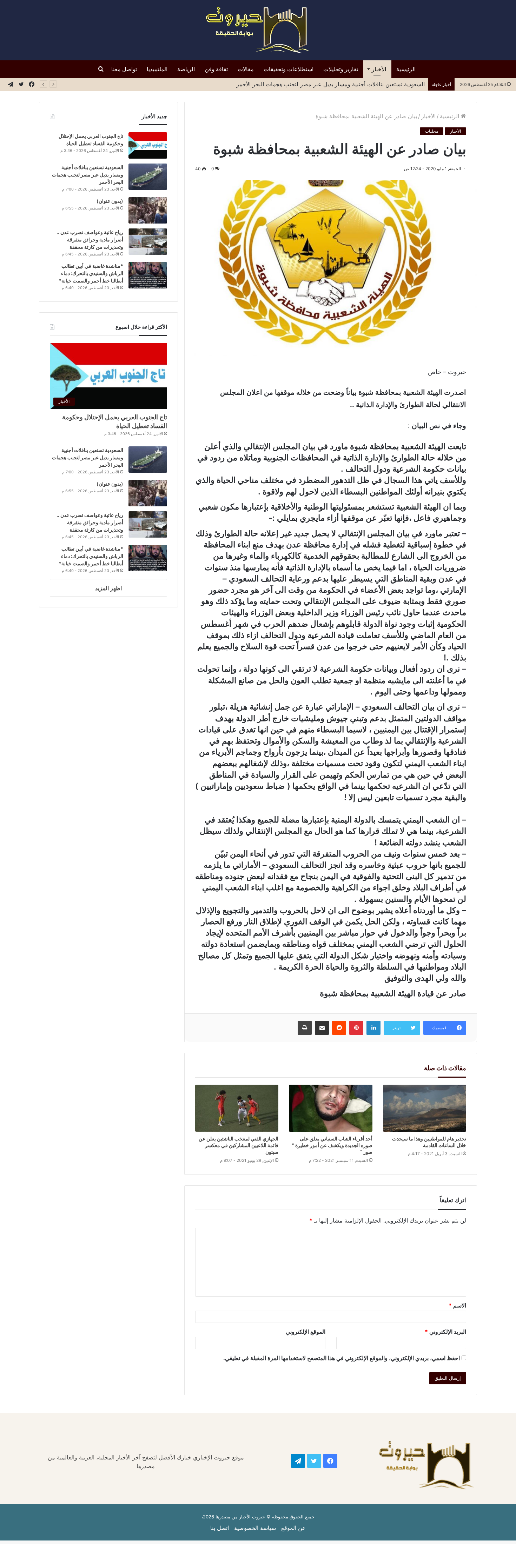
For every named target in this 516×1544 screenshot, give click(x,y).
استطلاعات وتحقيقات (288, 69)
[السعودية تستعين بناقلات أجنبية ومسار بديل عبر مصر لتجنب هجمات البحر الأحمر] (147, 177)
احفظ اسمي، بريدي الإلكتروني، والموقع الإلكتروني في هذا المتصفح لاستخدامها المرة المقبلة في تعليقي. (341, 1358)
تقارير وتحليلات (340, 69)
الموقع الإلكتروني (305, 1331)
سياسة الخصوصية (255, 1527)
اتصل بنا (219, 1527)
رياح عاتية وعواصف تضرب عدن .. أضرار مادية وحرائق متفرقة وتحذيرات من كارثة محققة (90, 239)
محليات (431, 131)
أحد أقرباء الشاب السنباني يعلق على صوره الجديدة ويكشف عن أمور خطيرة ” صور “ (332, 1145)
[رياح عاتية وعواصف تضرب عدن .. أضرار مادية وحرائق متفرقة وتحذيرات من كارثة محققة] (147, 241)
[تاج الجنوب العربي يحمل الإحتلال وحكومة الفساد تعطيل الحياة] (147, 145)
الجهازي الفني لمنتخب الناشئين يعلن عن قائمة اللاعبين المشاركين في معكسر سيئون (238, 1145)
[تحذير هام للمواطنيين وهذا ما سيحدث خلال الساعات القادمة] (425, 1108)
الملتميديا (157, 69)
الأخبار (379, 69)
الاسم (457, 1305)
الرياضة (186, 69)
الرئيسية (406, 69)
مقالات (246, 69)
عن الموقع (293, 1527)
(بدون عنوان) (110, 201)
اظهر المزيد (108, 588)
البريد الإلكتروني (445, 1331)
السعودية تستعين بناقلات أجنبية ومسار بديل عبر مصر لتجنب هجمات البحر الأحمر (87, 174)
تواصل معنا (124, 69)
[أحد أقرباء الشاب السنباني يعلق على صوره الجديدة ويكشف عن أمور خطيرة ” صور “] (330, 1108)
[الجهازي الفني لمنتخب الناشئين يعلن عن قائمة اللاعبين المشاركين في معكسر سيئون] (237, 1108)
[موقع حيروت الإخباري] (258, 30)
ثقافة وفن (216, 69)
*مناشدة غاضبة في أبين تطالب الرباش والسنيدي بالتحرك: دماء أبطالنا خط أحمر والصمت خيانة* (91, 273)
